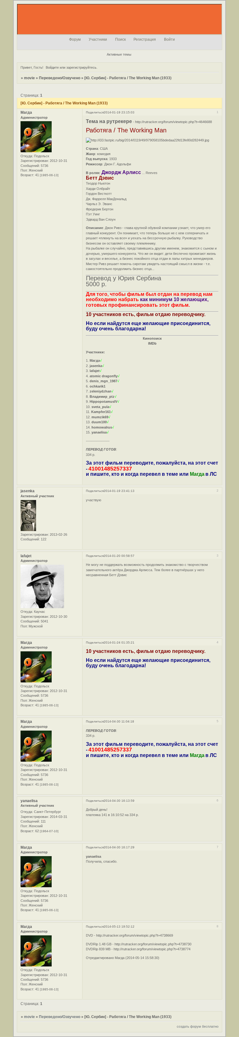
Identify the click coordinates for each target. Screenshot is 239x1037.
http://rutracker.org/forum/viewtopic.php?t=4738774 (152, 949)
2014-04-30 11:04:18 (119, 721)
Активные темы (119, 54)
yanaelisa (29, 801)
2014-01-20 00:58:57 (119, 556)
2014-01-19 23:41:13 (119, 491)
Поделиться (95, 112)
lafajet (26, 556)
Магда (26, 112)
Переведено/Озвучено (59, 78)
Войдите (52, 67)
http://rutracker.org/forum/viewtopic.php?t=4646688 (173, 122)
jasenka (28, 491)
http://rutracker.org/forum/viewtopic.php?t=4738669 (134, 935)
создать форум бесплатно (197, 1026)
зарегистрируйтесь (81, 67)
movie (29, 78)
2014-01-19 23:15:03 (119, 112)
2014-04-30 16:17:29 (119, 847)
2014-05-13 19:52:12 (119, 926)
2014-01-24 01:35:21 (119, 642)
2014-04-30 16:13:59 (119, 800)
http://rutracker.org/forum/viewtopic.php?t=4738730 (153, 944)
